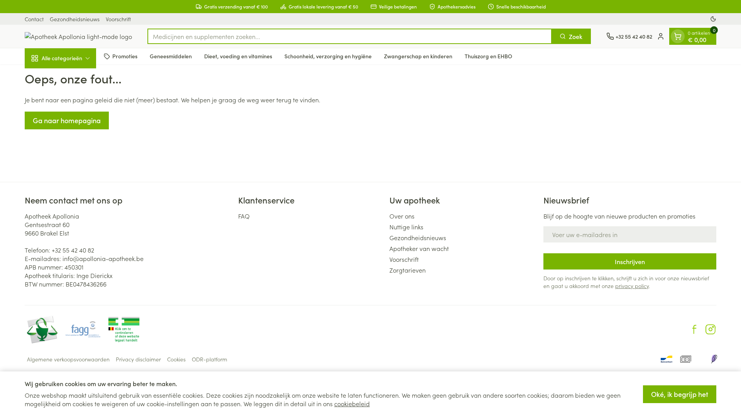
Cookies (176, 359)
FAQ (244, 216)
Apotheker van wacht (419, 248)
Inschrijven (630, 261)
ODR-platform (209, 359)
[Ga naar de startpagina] (78, 36)
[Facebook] (694, 329)
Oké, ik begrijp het (679, 394)
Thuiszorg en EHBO (488, 56)
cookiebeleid (352, 403)
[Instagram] (710, 329)
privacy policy (632, 286)
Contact (34, 19)
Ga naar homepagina (67, 120)
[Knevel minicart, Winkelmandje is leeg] (678, 36)
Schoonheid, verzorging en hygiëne (328, 56)
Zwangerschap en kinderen (418, 56)
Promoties (124, 56)
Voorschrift (118, 19)
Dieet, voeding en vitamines (238, 56)
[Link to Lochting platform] (714, 359)
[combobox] (349, 36)
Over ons (401, 216)
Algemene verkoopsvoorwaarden (68, 359)
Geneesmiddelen (171, 56)
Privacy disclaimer (138, 359)
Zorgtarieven (407, 270)
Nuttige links (406, 226)
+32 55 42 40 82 (73, 250)
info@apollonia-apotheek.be (103, 258)
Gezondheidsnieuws (75, 19)
